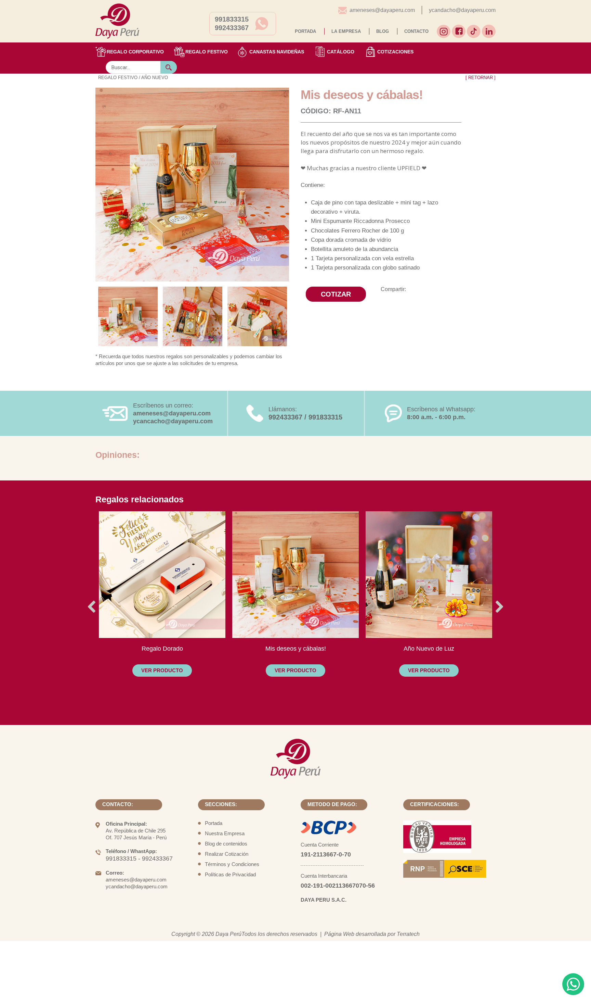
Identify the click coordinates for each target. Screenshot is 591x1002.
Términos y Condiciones (232, 864)
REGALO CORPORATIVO (135, 51)
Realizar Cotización (226, 853)
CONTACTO (416, 31)
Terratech (408, 934)
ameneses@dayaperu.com (382, 10)
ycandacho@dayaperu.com (462, 10)
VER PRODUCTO (162, 670)
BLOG (382, 31)
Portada (213, 823)
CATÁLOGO (340, 51)
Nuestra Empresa (225, 833)
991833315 (232, 19)
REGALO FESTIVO (206, 51)
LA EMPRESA (346, 31)
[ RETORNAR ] (480, 77)
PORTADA (305, 31)
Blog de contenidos (226, 843)
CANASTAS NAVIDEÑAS (276, 51)
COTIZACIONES (395, 51)
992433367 (232, 28)
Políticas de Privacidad (230, 874)
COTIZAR (336, 294)
